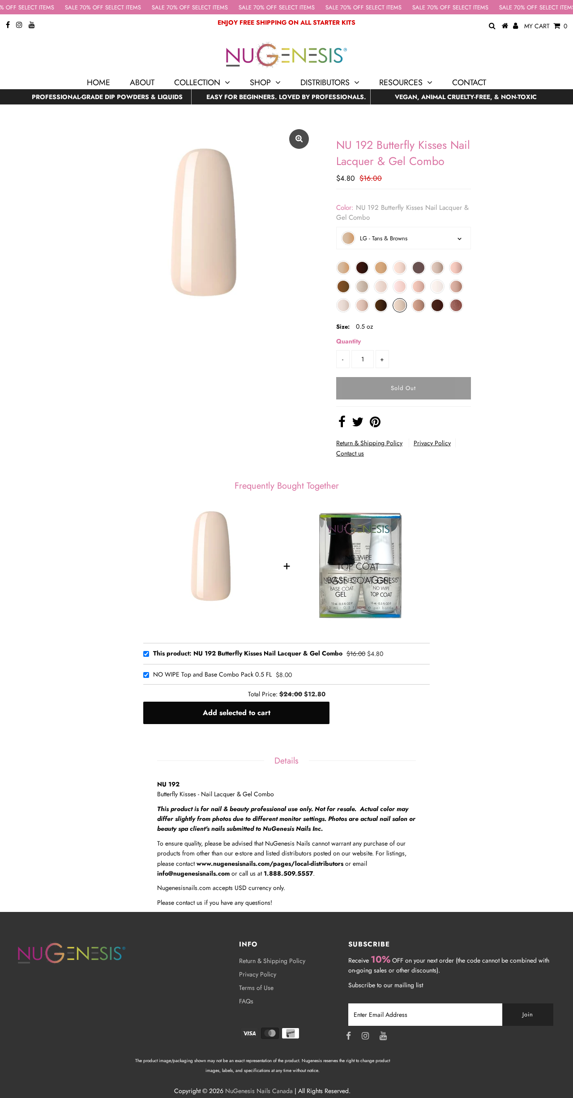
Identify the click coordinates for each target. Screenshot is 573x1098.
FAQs (246, 1001)
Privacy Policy (432, 442)
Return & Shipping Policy (369, 442)
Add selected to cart (236, 712)
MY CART (545, 26)
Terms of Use (256, 987)
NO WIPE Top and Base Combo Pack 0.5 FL (212, 675)
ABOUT (142, 82)
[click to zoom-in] (299, 139)
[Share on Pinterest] (375, 424)
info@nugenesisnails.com (193, 873)
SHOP (260, 82)
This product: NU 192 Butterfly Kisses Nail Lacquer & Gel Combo (247, 654)
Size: (343, 326)
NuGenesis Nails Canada (259, 1090)
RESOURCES (401, 82)
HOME (98, 82)
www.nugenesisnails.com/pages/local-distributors (270, 863)
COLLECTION (197, 82)
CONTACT (469, 82)
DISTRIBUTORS (325, 82)
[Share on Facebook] (342, 424)
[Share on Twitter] (357, 424)
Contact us (350, 453)
